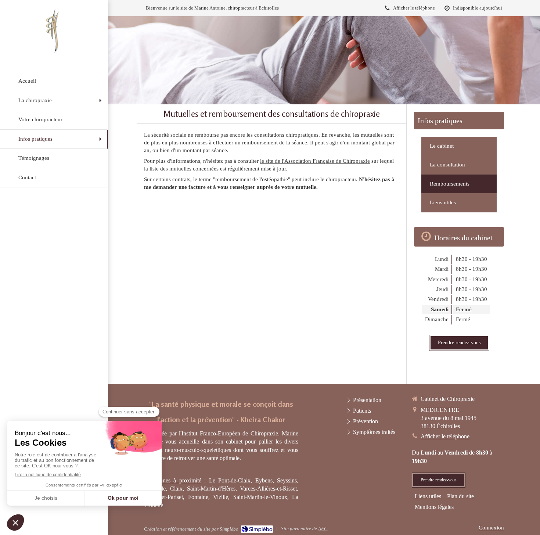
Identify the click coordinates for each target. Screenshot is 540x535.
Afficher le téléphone (414, 8)
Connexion (491, 528)
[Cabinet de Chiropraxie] (54, 52)
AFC (322, 528)
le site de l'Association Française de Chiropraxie (315, 161)
